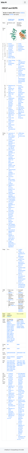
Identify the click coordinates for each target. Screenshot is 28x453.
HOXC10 (12, 333)
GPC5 (21, 325)
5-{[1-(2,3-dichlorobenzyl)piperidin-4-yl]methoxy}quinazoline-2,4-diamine (21, 278)
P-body (19, 43)
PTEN (12, 337)
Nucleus (10, 43)
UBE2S (11, 341)
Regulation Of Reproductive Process (11, 415)
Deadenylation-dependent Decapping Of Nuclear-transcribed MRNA (21, 100)
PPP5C (8, 337)
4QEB (18, 365)
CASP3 (12, 326)
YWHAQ (22, 327)
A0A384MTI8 (20, 357)
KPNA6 (18, 327)
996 (8, 344)
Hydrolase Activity (20, 70)
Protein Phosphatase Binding (11, 63)
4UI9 (11, 362)
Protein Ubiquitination (11, 97)
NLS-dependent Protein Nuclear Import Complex (21, 375)
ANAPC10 (9, 323)
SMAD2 (8, 340)
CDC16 (8, 327)
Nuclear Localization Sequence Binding (21, 396)
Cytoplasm (10, 50)
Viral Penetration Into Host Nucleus (21, 436)
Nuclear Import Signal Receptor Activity (21, 401)
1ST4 (21, 361)
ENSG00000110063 (21, 353)
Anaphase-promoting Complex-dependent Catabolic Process (10, 103)
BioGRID (11, 14)
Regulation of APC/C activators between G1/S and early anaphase (11, 188)
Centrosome (11, 52)
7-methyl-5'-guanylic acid (21, 258)
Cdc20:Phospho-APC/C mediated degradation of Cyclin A (11, 172)
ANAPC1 (9, 322)
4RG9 (8, 362)
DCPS (21, 19)
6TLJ (8, 368)
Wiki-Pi (4, 2)
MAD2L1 (12, 334)
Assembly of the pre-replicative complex (11, 221)
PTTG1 (8, 339)
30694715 (10, 300)
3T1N (8, 361)
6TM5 (10, 368)
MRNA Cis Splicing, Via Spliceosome (21, 111)
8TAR (11, 369)
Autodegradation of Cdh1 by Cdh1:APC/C (11, 147)
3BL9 (24, 362)
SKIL (14, 339)
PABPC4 (9, 336)
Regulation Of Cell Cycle (11, 400)
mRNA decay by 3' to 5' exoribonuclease (21, 135)
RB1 (11, 339)
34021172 (13, 305)
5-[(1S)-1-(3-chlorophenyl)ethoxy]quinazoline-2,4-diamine (21, 285)
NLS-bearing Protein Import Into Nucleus (21, 392)
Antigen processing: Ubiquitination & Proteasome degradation (11, 243)
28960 (18, 344)
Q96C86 (18, 358)
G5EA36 (13, 357)
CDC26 (8, 329)
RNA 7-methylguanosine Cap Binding (21, 62)
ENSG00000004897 (11, 353)
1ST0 (18, 361)
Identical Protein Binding (21, 73)
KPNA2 (18, 326)
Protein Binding (11, 60)
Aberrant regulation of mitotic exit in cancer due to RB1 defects (11, 236)
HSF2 (8, 334)
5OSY (21, 365)
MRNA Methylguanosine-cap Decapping (21, 116)
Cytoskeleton (11, 56)
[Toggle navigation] (25, 2)
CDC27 (11, 19)
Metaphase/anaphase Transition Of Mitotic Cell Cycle (11, 88)
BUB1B (8, 326)
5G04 (8, 363)
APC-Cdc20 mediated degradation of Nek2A (11, 204)
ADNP (11, 320)
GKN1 (8, 333)
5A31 (13, 362)
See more (9, 418)
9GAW (11, 370)
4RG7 (14, 361)
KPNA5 (22, 326)
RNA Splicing (21, 108)
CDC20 (12, 327)
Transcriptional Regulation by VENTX (11, 231)
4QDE (21, 363)
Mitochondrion (21, 49)
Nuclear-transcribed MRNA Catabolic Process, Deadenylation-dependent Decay (21, 90)
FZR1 (11, 332)
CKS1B (12, 329)
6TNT (13, 368)
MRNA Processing (20, 105)
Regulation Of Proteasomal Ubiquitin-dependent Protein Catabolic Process (21, 418)
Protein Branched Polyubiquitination (11, 128)
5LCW (8, 366)
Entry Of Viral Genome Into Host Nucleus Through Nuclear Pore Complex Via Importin (21, 408)
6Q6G (11, 366)
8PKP (8, 369)
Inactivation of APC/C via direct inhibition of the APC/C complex (11, 135)
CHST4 (18, 323)
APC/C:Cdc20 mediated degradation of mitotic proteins (11, 195)
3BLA (18, 363)
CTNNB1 (12, 330)
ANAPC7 (13, 325)
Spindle (10, 53)
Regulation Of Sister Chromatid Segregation (11, 410)
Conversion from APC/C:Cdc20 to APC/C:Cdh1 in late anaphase (11, 180)
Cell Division (11, 112)
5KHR (13, 363)
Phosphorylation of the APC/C (11, 199)
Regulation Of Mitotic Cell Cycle (11, 94)
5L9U (13, 365)
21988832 (22, 12)
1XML (23, 361)
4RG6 (11, 361)
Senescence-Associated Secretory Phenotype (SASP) (11, 214)
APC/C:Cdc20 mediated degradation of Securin (11, 152)
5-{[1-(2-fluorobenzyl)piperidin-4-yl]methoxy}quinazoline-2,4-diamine (21, 269)
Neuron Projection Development (11, 109)
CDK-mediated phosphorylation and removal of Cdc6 (11, 226)
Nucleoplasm (11, 45)
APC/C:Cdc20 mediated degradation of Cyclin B (11, 142)
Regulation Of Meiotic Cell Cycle (11, 115)
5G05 (11, 363)
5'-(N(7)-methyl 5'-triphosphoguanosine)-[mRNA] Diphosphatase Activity (21, 79)
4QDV (24, 363)
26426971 (10, 293)
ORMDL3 (9, 316)
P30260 (8, 358)
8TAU (14, 369)
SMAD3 (12, 340)
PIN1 (12, 336)
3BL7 (21, 362)
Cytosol (10, 55)
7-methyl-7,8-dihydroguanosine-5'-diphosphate (21, 254)
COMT (8, 330)
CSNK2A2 (22, 323)
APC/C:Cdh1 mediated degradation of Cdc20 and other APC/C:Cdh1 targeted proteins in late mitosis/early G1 (11, 162)
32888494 (20, 293)
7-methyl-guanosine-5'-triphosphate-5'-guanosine (21, 263)
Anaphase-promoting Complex (10, 48)
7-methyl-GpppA (20, 250)
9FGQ (8, 370)
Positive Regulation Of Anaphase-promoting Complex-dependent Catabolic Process (21, 428)
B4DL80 (8, 357)
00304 (8, 348)
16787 (18, 348)
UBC (8, 341)
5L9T (11, 365)
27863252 (20, 309)
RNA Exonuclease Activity (21, 66)
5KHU (8, 365)
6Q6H (14, 366)
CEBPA (22, 322)
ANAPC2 (9, 325)
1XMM (18, 362)
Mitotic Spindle (11, 57)
